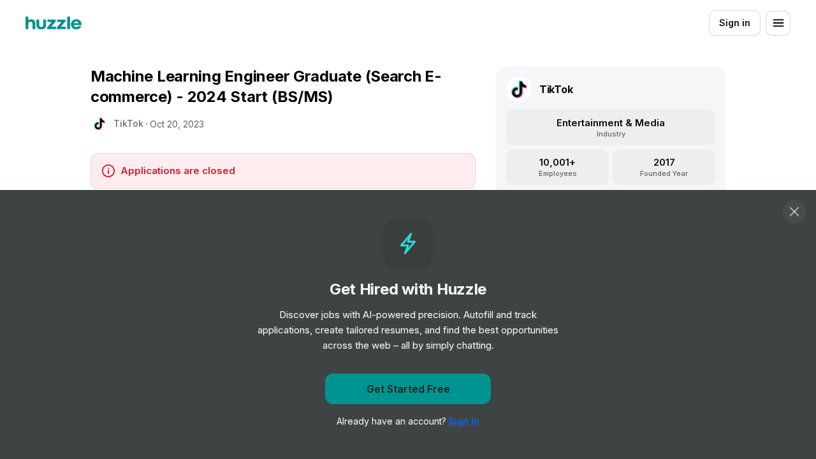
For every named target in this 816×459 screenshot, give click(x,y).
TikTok (128, 123)
